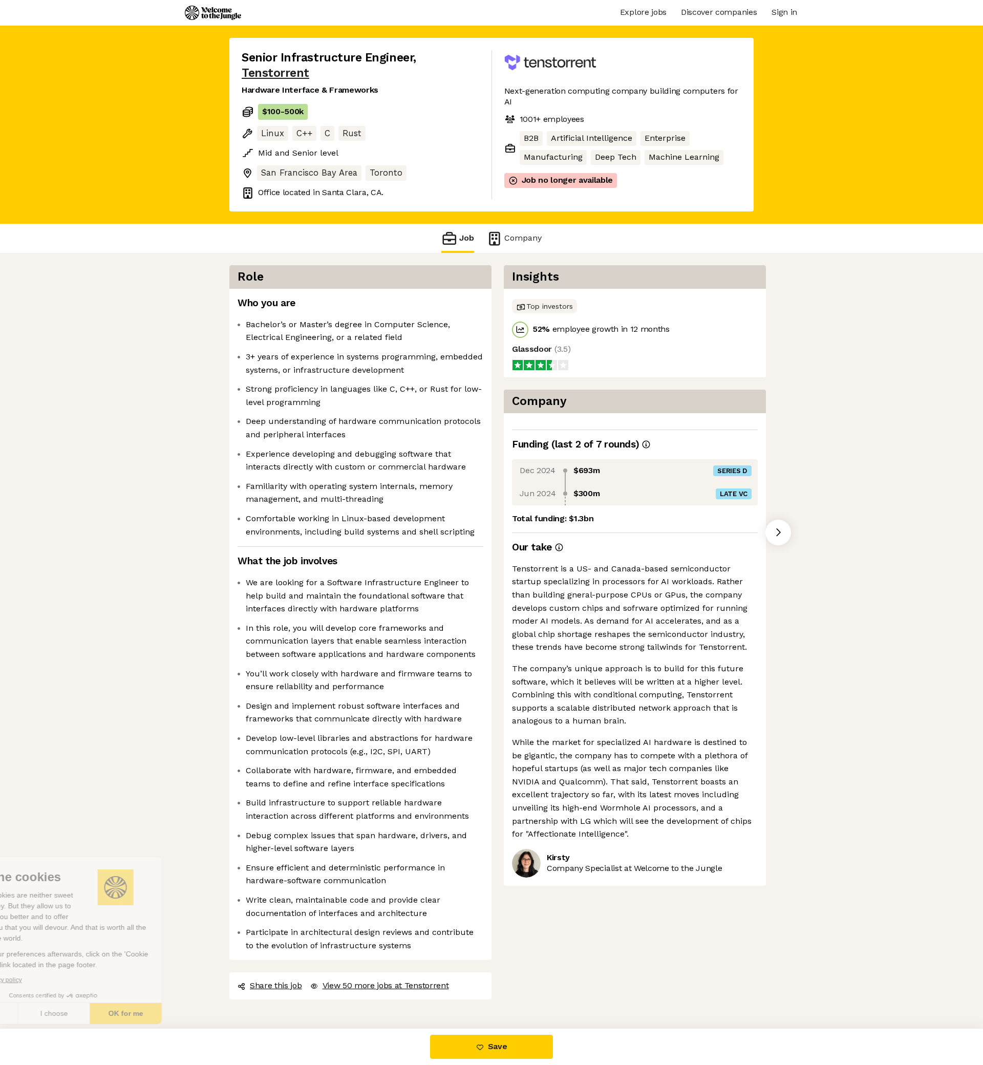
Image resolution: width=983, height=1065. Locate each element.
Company (520, 226)
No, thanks (46, 1013)
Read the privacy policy (53, 980)
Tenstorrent (444, 57)
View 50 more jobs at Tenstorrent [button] (384, 974)
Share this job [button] (275, 974)
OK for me (189, 1013)
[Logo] (213, 13)
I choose (118, 1013)
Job (466, 226)
